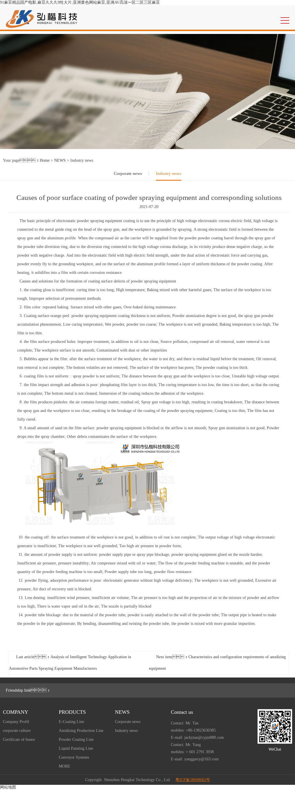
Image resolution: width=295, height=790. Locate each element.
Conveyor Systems (74, 757)
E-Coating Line (71, 722)
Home (45, 160)
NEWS (60, 160)
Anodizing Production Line (81, 730)
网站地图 (8, 787)
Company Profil (16, 722)
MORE (64, 766)
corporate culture (17, 730)
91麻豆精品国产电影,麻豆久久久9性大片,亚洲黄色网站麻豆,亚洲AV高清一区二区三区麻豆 (80, 2)
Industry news (168, 173)
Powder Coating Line (76, 739)
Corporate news (128, 173)
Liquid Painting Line (76, 748)
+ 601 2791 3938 (200, 752)
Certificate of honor (19, 739)
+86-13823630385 (201, 730)
